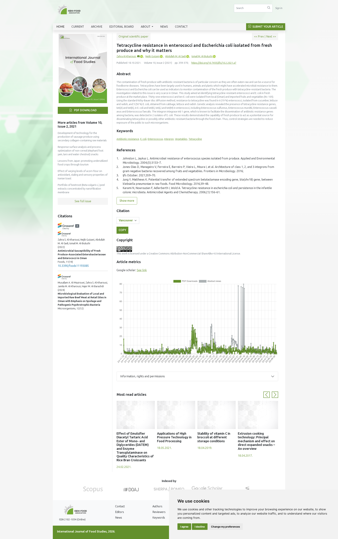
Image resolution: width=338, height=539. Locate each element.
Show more (127, 200)
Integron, (169, 139)
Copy (122, 230)
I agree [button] (184, 526)
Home (60, 26)
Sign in (278, 8)
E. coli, (143, 139)
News (164, 26)
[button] (266, 395)
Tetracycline (195, 139)
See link (142, 270)
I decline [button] (200, 526)
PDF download (85, 110)
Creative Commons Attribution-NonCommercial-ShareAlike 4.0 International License (194, 253)
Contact (181, 26)
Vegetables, (181, 139)
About (146, 26)
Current (77, 26)
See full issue (83, 201)
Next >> (271, 36)
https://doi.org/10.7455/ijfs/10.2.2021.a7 (213, 62)
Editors (119, 512)
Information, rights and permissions (142, 376)
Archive (96, 26)
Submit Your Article (267, 26)
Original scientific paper (133, 36)
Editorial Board (121, 26)
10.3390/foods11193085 (73, 265)
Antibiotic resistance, (128, 139)
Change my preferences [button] (225, 526)
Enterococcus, (156, 139)
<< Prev (259, 36)
